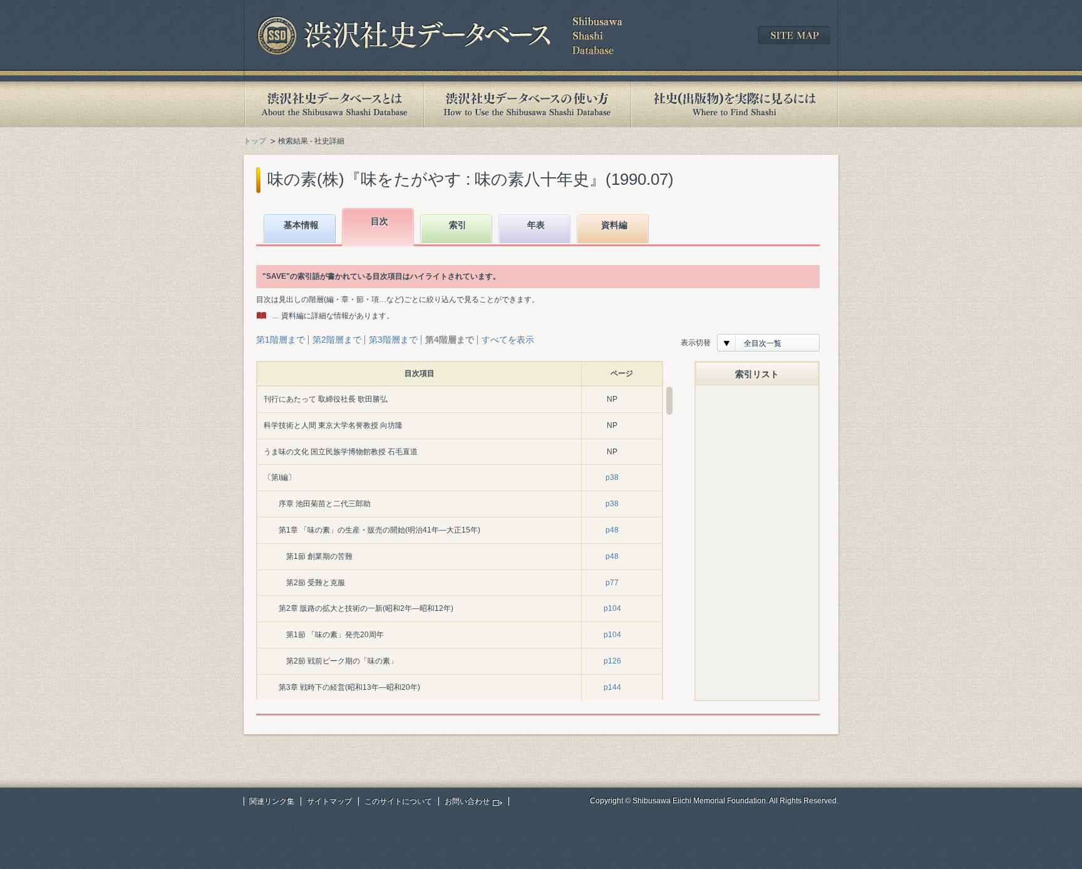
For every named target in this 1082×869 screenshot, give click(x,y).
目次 (379, 221)
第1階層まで (280, 340)
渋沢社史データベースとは (333, 104)
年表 (536, 225)
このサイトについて (398, 801)
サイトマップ (329, 801)
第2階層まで (336, 340)
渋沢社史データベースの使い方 (527, 104)
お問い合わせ (467, 801)
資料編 (614, 225)
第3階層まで (393, 340)
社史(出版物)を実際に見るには (734, 104)
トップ (255, 141)
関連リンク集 (271, 801)
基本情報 (301, 225)
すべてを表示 (508, 340)
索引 (457, 225)
